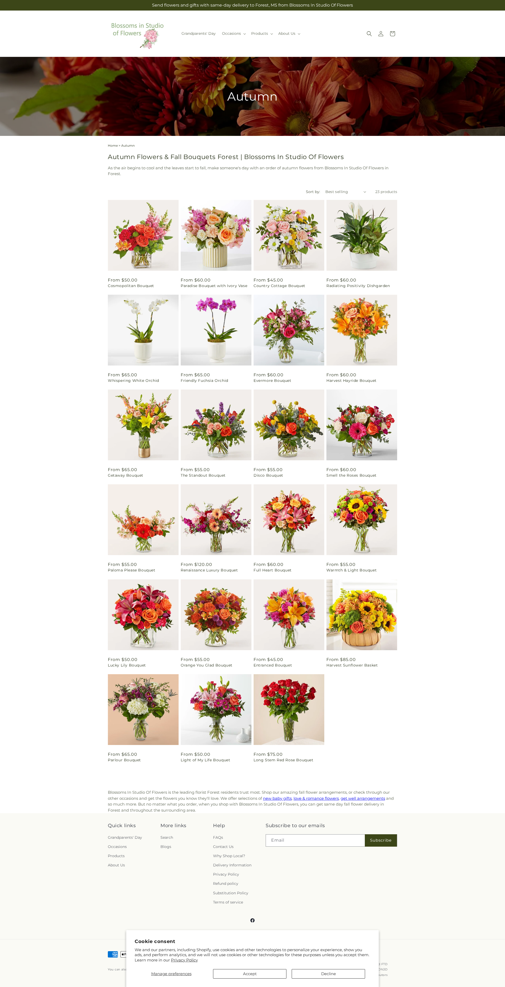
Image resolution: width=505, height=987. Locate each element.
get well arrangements (363, 798)
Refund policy (225, 883)
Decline (328, 973)
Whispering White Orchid (133, 380)
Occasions (117, 846)
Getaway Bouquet (125, 475)
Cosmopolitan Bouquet (131, 285)
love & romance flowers (316, 798)
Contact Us (223, 846)
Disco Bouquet (268, 475)
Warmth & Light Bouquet (351, 570)
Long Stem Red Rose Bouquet (284, 760)
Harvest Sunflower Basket (352, 665)
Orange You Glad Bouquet (207, 665)
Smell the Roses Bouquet (351, 475)
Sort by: (313, 191)
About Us (116, 865)
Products (116, 855)
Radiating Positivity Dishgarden (358, 285)
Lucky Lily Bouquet (127, 665)
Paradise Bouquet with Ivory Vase (214, 285)
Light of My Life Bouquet (205, 760)
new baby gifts (277, 798)
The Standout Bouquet (203, 475)
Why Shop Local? (229, 855)
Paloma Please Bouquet (131, 570)
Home (113, 145)
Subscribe (381, 840)
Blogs (165, 846)
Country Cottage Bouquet (279, 285)
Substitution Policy (230, 893)
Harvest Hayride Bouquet (351, 380)
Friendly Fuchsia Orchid (204, 380)
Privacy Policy (184, 960)
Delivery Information (232, 865)
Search (166, 837)
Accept (250, 973)
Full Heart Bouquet (273, 570)
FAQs (218, 837)
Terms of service (228, 902)
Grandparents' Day (125, 837)
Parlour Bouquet (124, 760)
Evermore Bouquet (272, 380)
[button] (233, 33)
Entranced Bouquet (273, 665)
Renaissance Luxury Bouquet (209, 570)
